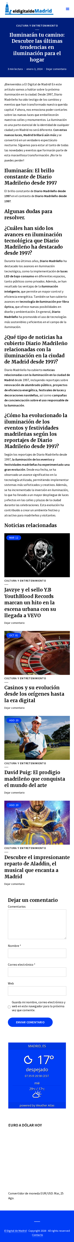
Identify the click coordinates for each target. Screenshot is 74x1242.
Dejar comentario (56, 69)
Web (11, 983)
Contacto (37, 1235)
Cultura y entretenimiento (37, 25)
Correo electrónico (21, 964)
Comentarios (17, 906)
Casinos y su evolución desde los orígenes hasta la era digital (34, 694)
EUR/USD (46, 1193)
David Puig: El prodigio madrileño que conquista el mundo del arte (34, 778)
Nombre (14, 946)
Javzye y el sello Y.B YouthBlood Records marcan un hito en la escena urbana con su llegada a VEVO (30, 603)
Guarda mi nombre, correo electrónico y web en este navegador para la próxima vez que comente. (38, 1006)
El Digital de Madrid (15, 1230)
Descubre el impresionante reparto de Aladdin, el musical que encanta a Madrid (37, 867)
